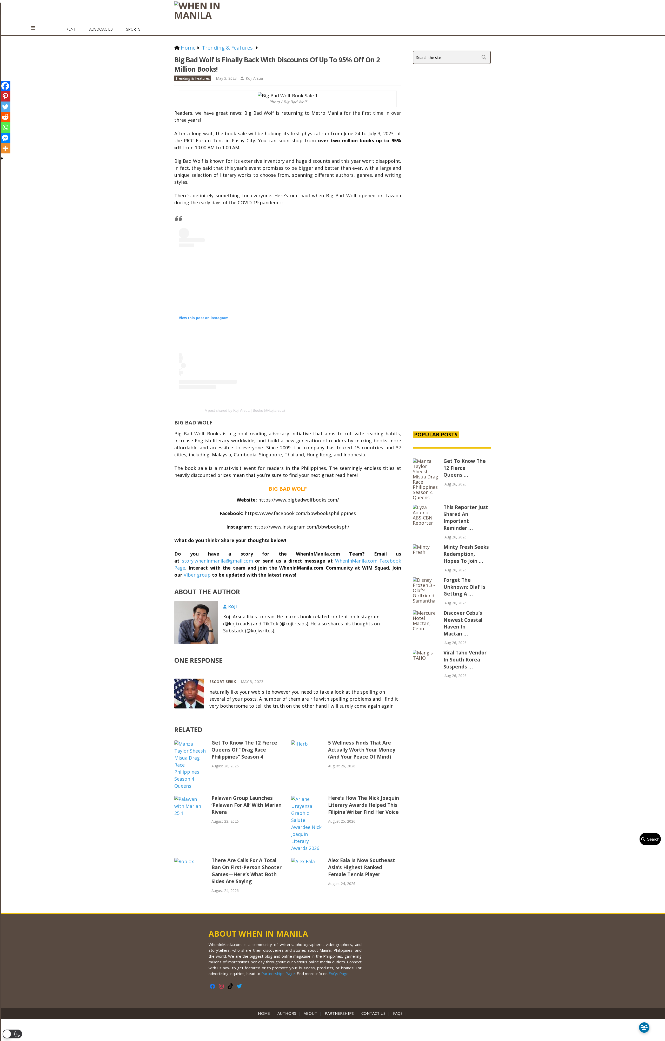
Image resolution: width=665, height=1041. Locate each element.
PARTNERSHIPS (339, 1013)
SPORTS (133, 29)
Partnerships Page (278, 973)
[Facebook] (5, 86)
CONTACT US (373, 1013)
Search (652, 839)
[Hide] (2, 158)
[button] (12, 1034)
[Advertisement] (452, 338)
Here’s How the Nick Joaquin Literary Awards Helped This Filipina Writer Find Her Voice (363, 805)
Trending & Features (192, 78)
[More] (5, 148)
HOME (265, 1013)
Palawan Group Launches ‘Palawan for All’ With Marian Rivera (246, 805)
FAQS (398, 1013)
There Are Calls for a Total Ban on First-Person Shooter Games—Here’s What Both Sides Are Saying (246, 871)
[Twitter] (5, 107)
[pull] (36, 28)
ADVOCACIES (101, 29)
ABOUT (310, 1013)
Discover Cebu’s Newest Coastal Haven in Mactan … (462, 623)
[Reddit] (5, 117)
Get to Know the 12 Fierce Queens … (464, 468)
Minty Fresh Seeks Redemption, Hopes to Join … (466, 554)
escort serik (222, 681)
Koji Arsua (254, 78)
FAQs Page (339, 973)
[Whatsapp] (5, 127)
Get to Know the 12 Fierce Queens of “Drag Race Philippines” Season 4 (244, 749)
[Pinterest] (5, 96)
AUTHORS (286, 1013)
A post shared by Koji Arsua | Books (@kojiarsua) (245, 410)
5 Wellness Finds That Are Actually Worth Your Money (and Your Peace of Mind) (361, 749)
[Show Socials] (644, 1027)
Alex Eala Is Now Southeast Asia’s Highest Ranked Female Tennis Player (361, 867)
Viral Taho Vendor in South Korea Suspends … (465, 659)
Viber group (197, 575)
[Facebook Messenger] (5, 138)
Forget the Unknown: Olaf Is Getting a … (464, 587)
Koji (232, 606)
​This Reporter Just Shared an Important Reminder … (465, 517)
